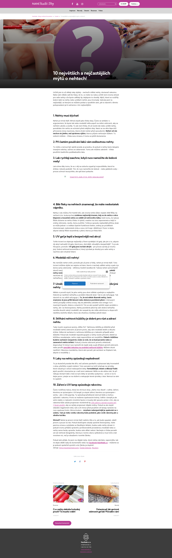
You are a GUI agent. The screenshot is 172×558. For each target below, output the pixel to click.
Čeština (133, 4)
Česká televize (85, 448)
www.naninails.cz (86, 549)
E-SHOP (123, 4)
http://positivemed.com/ (69, 448)
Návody (79, 10)
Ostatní (86, 10)
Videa (101, 10)
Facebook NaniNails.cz (98, 442)
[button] (107, 272)
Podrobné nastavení (97, 283)
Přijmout (75, 283)
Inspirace (72, 10)
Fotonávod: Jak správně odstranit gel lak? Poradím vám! (104, 510)
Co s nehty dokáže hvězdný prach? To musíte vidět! (66, 510)
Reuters (95, 448)
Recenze (94, 10)
